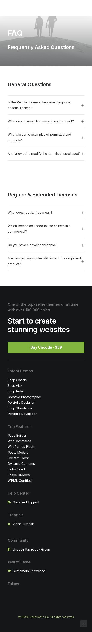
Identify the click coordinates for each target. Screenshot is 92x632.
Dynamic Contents (21, 464)
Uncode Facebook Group (31, 549)
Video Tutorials (23, 524)
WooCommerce (19, 441)
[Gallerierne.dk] (12, 8)
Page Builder (17, 435)
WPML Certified (20, 481)
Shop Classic (17, 380)
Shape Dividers (19, 475)
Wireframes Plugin (21, 447)
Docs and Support (26, 502)
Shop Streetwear (20, 408)
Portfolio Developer (22, 414)
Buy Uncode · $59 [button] (46, 347)
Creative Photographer (24, 397)
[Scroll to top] (83, 623)
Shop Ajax (15, 385)
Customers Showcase (29, 571)
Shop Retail (16, 391)
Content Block (18, 458)
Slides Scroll (16, 469)
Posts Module (18, 452)
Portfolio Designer (21, 402)
